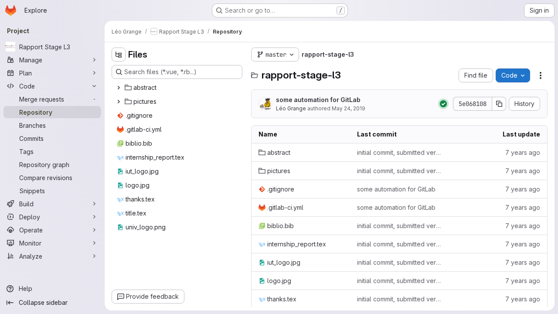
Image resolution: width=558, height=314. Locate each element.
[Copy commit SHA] (499, 104)
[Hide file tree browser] (119, 54)
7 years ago (522, 152)
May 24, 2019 (348, 108)
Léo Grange (291, 108)
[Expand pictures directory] (118, 101)
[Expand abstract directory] (118, 87)
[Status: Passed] (443, 104)
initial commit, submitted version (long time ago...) (399, 152)
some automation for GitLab (318, 99)
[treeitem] (177, 88)
